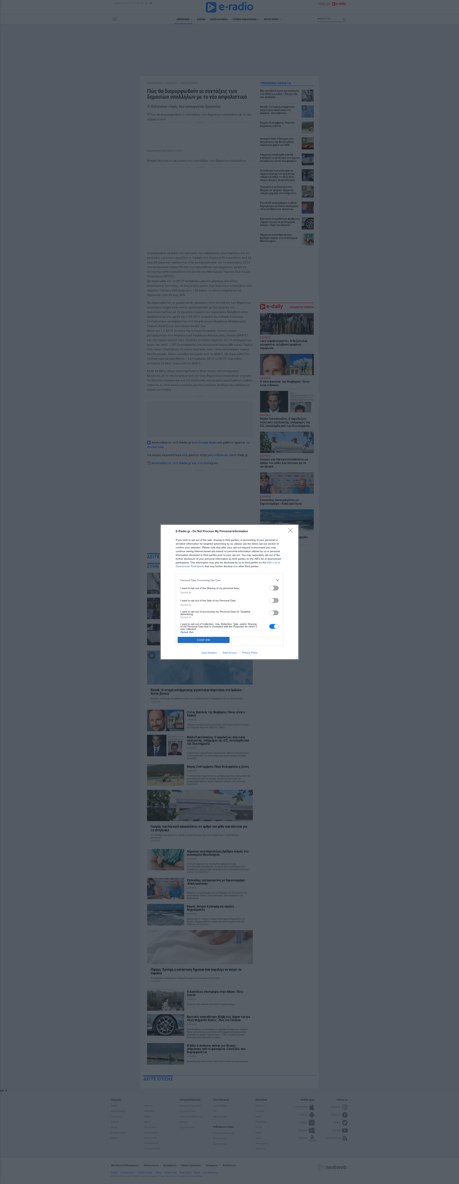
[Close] (291, 531)
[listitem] (229, 580)
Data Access (229, 652)
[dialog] (229, 592)
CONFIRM (203, 640)
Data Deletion (209, 652)
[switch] (274, 588)
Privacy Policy (250, 652)
